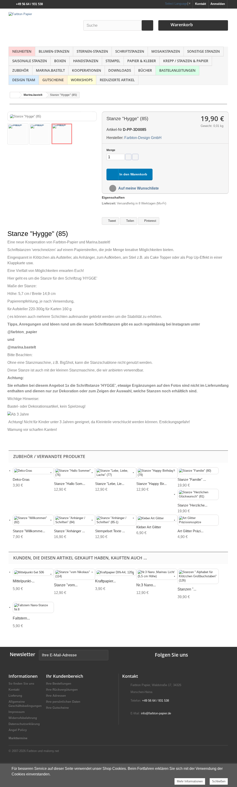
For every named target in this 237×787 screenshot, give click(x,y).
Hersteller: (114, 138)
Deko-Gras (21, 479)
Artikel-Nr (114, 130)
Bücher (145, 70)
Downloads (119, 70)
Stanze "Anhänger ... (69, 531)
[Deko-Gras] (33, 470)
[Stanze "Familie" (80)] (198, 470)
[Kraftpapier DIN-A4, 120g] (115, 572)
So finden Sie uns (21, 683)
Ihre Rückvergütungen (62, 689)
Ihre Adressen (56, 695)
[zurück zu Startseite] (14, 95)
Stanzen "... (187, 589)
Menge (110, 150)
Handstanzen (85, 60)
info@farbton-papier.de (156, 713)
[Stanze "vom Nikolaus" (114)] (74, 574)
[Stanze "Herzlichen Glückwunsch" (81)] (198, 494)
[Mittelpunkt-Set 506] (33, 572)
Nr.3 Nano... (146, 585)
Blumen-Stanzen (54, 51)
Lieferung (15, 695)
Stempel (113, 60)
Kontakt (200, 4)
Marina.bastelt (50, 70)
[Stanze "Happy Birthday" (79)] (157, 472)
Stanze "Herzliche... (192, 505)
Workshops (82, 79)
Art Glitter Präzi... (190, 531)
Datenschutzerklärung (24, 724)
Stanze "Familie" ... (192, 479)
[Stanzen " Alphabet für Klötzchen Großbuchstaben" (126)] (198, 576)
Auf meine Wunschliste (138, 188)
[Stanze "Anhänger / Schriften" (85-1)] (115, 520)
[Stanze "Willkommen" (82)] (33, 520)
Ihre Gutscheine (57, 708)
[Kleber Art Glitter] (157, 518)
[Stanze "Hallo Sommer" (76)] (74, 472)
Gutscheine (53, 79)
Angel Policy (18, 730)
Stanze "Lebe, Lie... (109, 484)
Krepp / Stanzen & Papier (185, 60)
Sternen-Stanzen (92, 51)
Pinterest (149, 221)
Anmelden (217, 4)
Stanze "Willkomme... (29, 531)
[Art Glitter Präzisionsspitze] (198, 520)
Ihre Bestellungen (58, 683)
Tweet (111, 221)
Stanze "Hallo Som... (69, 484)
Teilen (129, 221)
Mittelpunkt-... (23, 581)
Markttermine (18, 738)
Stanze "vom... (66, 585)
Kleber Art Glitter (148, 527)
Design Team (23, 79)
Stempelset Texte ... (110, 531)
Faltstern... (21, 618)
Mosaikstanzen (165, 51)
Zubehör (20, 70)
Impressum (17, 712)
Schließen (218, 781)
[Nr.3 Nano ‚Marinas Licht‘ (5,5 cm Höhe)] (157, 574)
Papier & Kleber (141, 60)
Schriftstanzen (129, 51)
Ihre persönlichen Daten (63, 701)
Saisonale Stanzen (29, 60)
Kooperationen (86, 70)
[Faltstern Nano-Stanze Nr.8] (33, 607)
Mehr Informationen (190, 781)
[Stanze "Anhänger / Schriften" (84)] (74, 520)
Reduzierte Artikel (117, 79)
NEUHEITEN (21, 51)
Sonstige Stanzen (203, 51)
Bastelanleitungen (177, 70)
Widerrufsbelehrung (23, 718)
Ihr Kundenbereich (64, 676)
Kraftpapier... (105, 581)
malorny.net (51, 751)
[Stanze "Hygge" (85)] (18, 134)
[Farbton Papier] (43, 26)
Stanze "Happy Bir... (151, 484)
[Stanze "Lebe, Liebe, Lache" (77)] (115, 472)
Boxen (60, 60)
